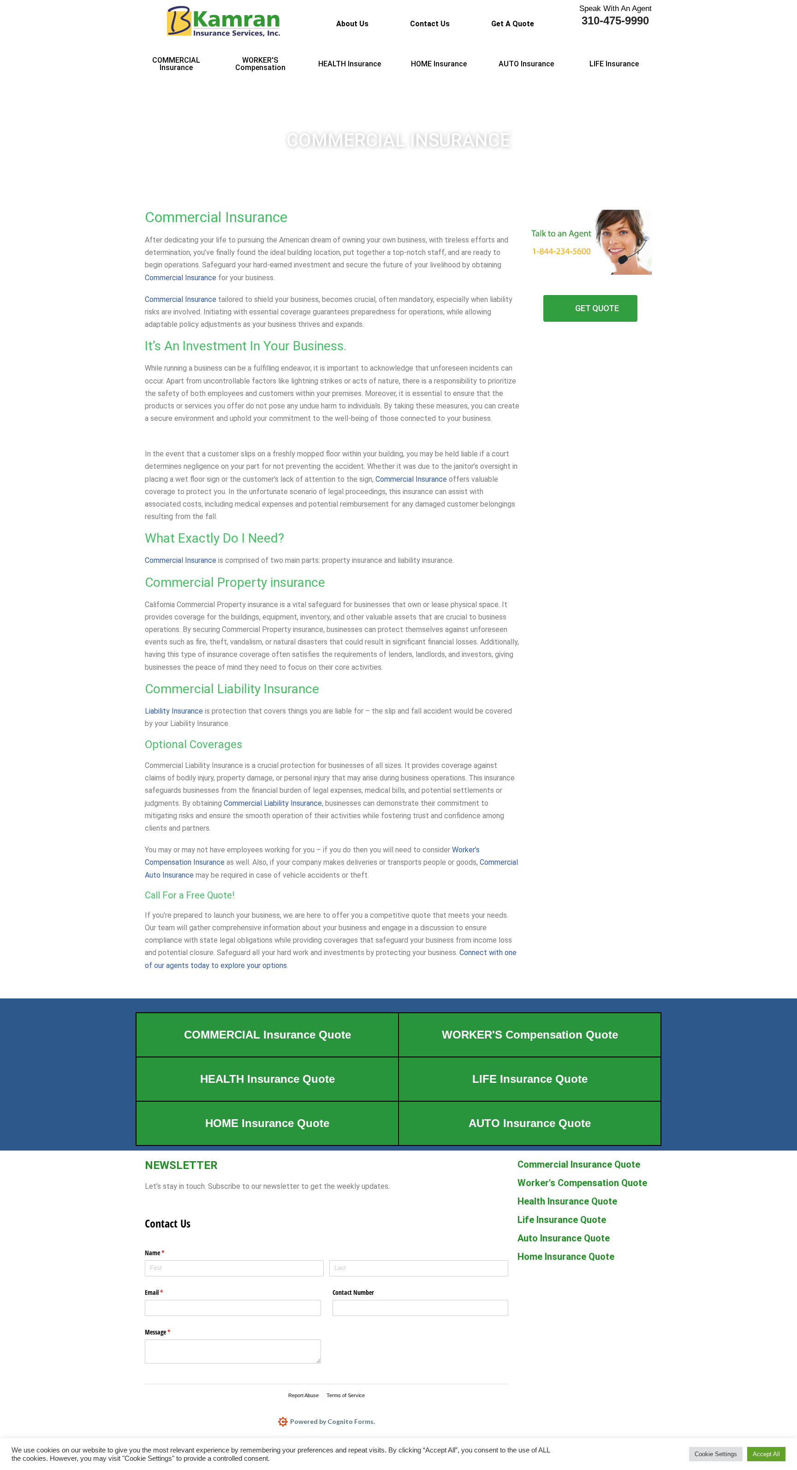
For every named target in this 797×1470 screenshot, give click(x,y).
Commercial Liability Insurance (273, 803)
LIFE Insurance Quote (530, 1079)
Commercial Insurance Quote (578, 1164)
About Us (352, 23)
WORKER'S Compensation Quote (530, 1034)
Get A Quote (512, 23)
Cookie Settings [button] (716, 1454)
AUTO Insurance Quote (530, 1123)
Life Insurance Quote (561, 1219)
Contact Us (430, 23)
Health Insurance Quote (567, 1201)
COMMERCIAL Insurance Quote (267, 1034)
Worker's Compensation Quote (582, 1182)
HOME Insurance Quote (267, 1123)
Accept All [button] (766, 1454)
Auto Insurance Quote (563, 1238)
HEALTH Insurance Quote (267, 1079)
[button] (514, 24)
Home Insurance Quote (565, 1256)
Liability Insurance (174, 711)
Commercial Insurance (180, 277)
